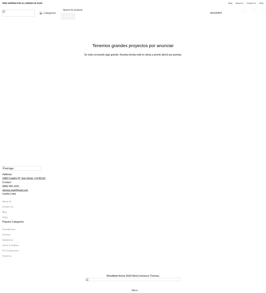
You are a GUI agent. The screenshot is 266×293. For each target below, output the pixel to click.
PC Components (10, 250)
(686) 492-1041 (10, 186)
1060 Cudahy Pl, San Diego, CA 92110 (23, 178)
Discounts (216, 13)
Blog (4, 212)
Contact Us (7, 206)
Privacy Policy (50, 271)
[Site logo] (18, 13)
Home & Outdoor (10, 245)
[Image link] (21, 169)
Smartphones (9, 229)
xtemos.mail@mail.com (15, 190)
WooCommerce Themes (145, 276)
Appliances (7, 240)
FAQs (5, 217)
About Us (6, 201)
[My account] (231, 13)
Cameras (6, 256)
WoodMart (112, 276)
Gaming (6, 234)
